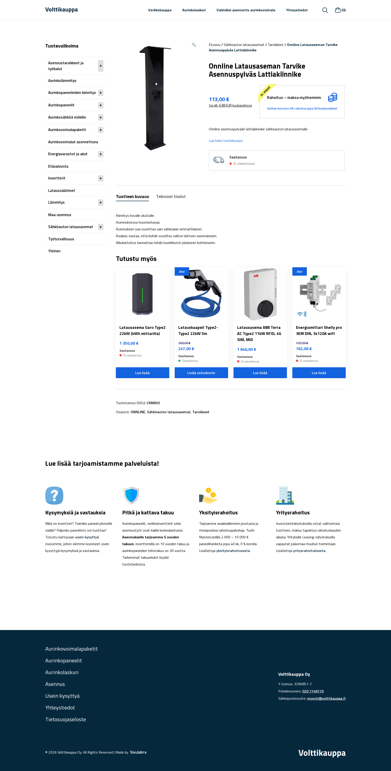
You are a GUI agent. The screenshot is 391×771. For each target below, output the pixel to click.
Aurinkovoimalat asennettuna (73, 142)
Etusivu (214, 44)
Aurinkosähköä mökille (67, 117)
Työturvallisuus (61, 239)
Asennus (55, 684)
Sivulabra (138, 752)
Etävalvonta (58, 166)
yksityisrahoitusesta (233, 550)
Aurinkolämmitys (62, 81)
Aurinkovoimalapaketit (67, 130)
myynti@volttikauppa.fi (326, 698)
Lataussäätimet (61, 190)
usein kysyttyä (87, 537)
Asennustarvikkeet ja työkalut (65, 66)
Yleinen (54, 251)
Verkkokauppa (160, 10)
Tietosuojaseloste (65, 719)
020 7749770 (313, 691)
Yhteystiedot (297, 10)
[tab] (132, 197)
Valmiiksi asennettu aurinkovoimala (246, 10)
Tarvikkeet (276, 44)
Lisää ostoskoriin (201, 372)
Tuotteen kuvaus (132, 196)
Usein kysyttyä (62, 696)
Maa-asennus (59, 215)
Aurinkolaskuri (194, 10)
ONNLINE (138, 412)
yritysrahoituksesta (309, 550)
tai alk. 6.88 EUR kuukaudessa (230, 105)
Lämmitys (56, 202)
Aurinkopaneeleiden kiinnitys (72, 92)
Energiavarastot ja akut (68, 154)
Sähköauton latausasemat (70, 227)
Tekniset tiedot (171, 196)
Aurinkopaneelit (61, 105)
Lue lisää (142, 372)
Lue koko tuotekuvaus (226, 140)
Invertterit (56, 178)
